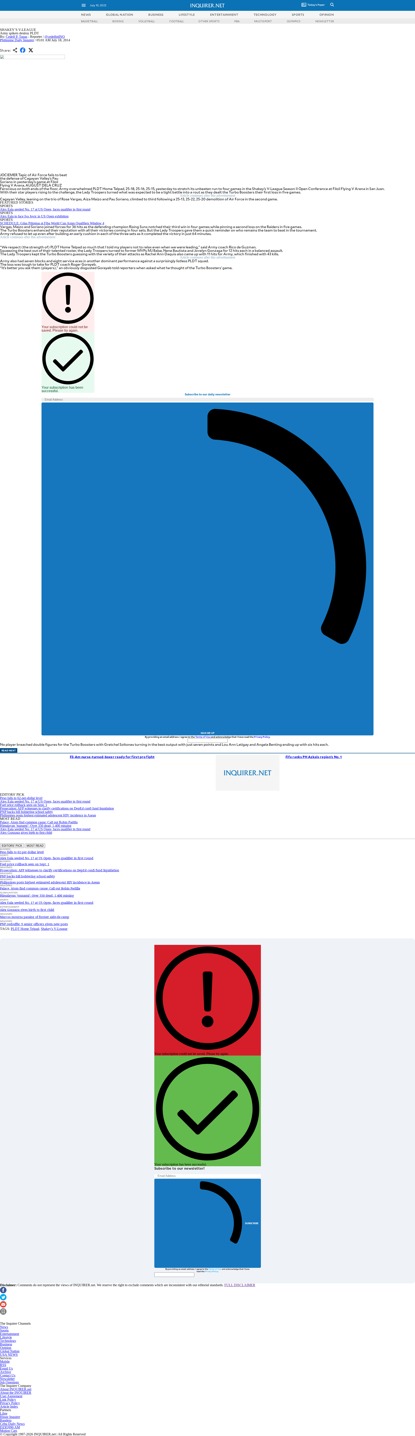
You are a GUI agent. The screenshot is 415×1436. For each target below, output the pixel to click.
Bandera (5, 1420)
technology (265, 15)
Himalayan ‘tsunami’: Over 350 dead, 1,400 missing (35, 825)
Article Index (9, 1406)
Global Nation (9, 1351)
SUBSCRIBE (252, 1223)
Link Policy (8, 1399)
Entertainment (9, 1334)
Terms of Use (203, 736)
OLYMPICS (294, 21)
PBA (236, 21)
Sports (4, 1330)
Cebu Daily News (12, 1424)
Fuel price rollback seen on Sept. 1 (23, 805)
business (155, 15)
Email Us (6, 1368)
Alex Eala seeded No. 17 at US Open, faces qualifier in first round (45, 209)
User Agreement (11, 1396)
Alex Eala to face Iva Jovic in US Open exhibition (34, 216)
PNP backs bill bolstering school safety (26, 812)
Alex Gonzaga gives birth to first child (26, 832)
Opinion (5, 1348)
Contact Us (7, 1375)
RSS (3, 1365)
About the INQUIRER (15, 1392)
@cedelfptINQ (55, 36)
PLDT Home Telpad (25, 929)
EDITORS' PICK (12, 845)
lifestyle (187, 15)
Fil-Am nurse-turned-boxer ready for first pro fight (112, 756)
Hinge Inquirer (10, 1417)
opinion (326, 15)
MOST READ (35, 845)
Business (6, 1344)
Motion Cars (8, 1431)
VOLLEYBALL (146, 21)
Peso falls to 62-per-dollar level (21, 798)
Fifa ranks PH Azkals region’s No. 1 (314, 756)
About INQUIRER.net (15, 1389)
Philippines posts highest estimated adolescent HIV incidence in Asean (48, 815)
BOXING (117, 21)
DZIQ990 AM (10, 1427)
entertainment (224, 15)
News (86, 15)
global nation (119, 15)
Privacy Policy (262, 736)
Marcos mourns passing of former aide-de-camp (34, 917)
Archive (5, 1372)
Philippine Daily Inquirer (17, 40)
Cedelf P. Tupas (16, 36)
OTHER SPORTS (209, 21)
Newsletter (7, 1379)
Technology (8, 1341)
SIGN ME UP (207, 733)
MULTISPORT (263, 21)
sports (298, 15)
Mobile (5, 1361)
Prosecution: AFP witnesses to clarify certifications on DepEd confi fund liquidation (57, 808)
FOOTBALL (176, 21)
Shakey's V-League (54, 929)
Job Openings (9, 1382)
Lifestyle (6, 1337)
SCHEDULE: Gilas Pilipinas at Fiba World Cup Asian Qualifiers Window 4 (52, 223)
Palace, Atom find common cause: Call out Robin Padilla (39, 822)
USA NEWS (9, 1354)
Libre (3, 1413)
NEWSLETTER (324, 21)
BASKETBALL (89, 21)
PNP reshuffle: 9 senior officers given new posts (34, 924)
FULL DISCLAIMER (239, 1285)
